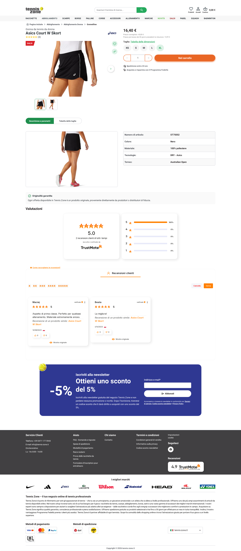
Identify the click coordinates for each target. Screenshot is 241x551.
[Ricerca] (142, 10)
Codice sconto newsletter (161, 404)
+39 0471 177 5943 (47, 2)
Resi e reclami (79, 452)
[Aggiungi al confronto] (114, 51)
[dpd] (77, 530)
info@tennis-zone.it (40, 444)
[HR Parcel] (93, 530)
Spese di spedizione (81, 444)
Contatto (108, 440)
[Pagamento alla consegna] (30, 538)
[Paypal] (52, 530)
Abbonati (169, 393)
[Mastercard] (41, 530)
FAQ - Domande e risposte (84, 440)
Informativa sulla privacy (147, 444)
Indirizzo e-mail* (152, 379)
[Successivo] (111, 68)
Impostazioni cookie (170, 436)
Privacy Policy (178, 404)
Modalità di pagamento (83, 448)
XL (160, 47)
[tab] (40, 121)
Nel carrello (185, 58)
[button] (31, 268)
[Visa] (30, 530)
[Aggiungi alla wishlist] (114, 44)
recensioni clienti (91, 238)
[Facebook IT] (170, 449)
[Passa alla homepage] (34, 10)
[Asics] (112, 33)
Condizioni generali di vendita (148, 440)
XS (128, 48)
